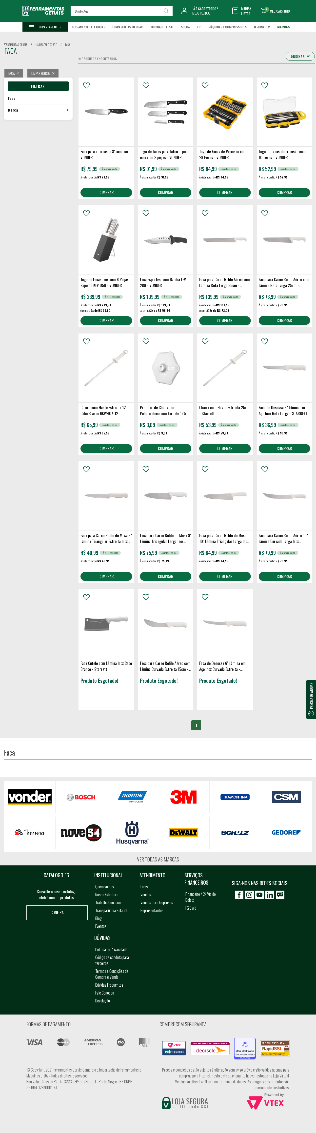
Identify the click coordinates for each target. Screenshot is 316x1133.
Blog (98, 918)
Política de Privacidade (111, 949)
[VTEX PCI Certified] (174, 1044)
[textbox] (121, 11)
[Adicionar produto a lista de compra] (86, 85)
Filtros (38, 86)
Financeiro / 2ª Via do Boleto (200, 897)
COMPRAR (106, 192)
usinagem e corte (46, 45)
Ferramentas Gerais (15, 45)
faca (67, 45)
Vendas (145, 895)
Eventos (100, 926)
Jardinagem (262, 26)
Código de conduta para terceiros (112, 960)
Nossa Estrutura (106, 895)
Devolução (102, 1001)
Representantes (151, 910)
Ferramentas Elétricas (88, 26)
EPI (199, 26)
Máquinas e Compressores (227, 26)
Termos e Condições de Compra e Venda (111, 974)
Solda (185, 26)
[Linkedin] (269, 895)
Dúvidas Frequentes (109, 985)
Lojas (144, 887)
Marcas (283, 26)
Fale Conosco (104, 993)
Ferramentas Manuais (127, 26)
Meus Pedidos (201, 13)
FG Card (190, 908)
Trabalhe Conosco (108, 902)
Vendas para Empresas (156, 902)
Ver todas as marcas (158, 859)
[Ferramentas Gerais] (43, 18)
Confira (57, 913)
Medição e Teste (162, 26)
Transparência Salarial (111, 910)
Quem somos (104, 887)
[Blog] (280, 895)
